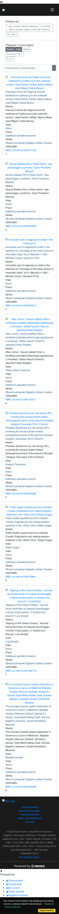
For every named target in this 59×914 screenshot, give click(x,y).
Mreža (26, 49)
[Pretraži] (54, 68)
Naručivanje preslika (29, 810)
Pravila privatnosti (29, 814)
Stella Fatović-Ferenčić (17, 370)
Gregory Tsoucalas (15, 464)
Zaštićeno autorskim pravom (20, 135)
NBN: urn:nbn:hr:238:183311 (20, 399)
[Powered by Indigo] (29, 865)
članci (8, 128)
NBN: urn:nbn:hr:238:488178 (20, 670)
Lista (18, 49)
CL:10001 (12, 34)
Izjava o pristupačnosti (29, 818)
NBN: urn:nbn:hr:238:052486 (20, 786)
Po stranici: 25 (13, 53)
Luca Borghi (11, 641)
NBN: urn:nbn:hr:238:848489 (20, 493)
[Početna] (3, 10)
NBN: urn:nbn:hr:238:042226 (20, 226)
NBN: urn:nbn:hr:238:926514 (20, 305)
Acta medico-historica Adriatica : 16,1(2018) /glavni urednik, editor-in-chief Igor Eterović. (30, 28)
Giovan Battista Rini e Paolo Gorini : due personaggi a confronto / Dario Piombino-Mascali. (27, 178)
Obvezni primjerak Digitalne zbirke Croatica (28, 143)
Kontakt (29, 821)
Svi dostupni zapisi (29, 857)
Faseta (10, 49)
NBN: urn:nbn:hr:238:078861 (20, 576)
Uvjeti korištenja (29, 807)
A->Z (9, 58)
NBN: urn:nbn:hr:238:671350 (20, 150)
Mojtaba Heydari (14, 757)
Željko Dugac (12, 547)
